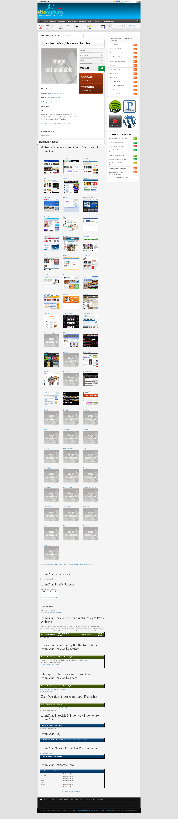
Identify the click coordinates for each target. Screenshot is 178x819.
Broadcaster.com (88, 197)
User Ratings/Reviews (117, 57)
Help (94, 799)
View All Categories (122, 178)
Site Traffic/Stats (115, 69)
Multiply (46, 275)
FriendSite (86, 410)
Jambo (65, 352)
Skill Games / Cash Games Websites (117, 164)
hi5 (45, 255)
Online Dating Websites (116, 155)
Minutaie (65, 410)
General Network (55, 97)
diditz (45, 526)
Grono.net (86, 236)
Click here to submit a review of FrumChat (52, 689)
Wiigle (65, 333)
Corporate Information (117, 53)
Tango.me (47, 545)
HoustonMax (86, 333)
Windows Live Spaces (50, 333)
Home (46, 21)
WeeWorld (86, 506)
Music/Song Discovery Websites (116, 151)
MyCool (65, 371)
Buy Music (97, 21)
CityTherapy (86, 391)
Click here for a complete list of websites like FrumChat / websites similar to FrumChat (65, 564)
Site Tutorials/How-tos (117, 85)
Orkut (65, 197)
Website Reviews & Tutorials (77, 21)
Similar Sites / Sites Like (117, 49)
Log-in (121, 25)
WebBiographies (88, 313)
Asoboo (65, 391)
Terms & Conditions (85, 799)
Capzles (85, 429)
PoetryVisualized (68, 487)
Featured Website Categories (121, 134)
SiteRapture (63, 810)
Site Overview (114, 45)
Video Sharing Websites (116, 146)
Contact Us (54, 799)
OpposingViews (68, 448)
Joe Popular (66, 506)
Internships (100, 799)
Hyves (65, 255)
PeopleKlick (47, 352)
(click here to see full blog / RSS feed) (75, 739)
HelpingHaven (109, 810)
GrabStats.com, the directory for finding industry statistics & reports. (88, 810)
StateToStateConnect (89, 487)
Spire (45, 429)
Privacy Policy (74, 799)
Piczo (84, 275)
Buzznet (46, 217)
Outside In (47, 410)
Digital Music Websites (116, 142)
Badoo (46, 371)
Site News (113, 90)
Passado (66, 275)
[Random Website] (138, 22)
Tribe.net (46, 313)
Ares (64, 468)
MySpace (46, 159)
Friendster (62, 26)
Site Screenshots (115, 81)
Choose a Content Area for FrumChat (121, 39)
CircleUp (46, 391)
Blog (89, 21)
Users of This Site (115, 94)
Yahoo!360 (47, 197)
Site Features (114, 73)
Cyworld (65, 217)
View (135, 45)
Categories (61, 21)
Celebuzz (46, 448)
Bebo (76, 26)
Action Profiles (87, 371)
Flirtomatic (66, 236)
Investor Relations (63, 799)
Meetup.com (86, 255)
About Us (46, 799)
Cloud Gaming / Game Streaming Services (116, 173)
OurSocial (47, 487)
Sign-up (131, 25)
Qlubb (84, 448)
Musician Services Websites (118, 159)
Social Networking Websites (56, 93)
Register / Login (44, 1)
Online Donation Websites (117, 168)
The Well (85, 468)
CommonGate (87, 352)
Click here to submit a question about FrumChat (54, 708)
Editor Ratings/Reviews (117, 61)
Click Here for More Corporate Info (72, 791)
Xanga (103, 26)
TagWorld (85, 178)
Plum (64, 526)
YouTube (89, 26)
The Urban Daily (88, 526)
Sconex (65, 294)
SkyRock (85, 294)
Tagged (47, 26)
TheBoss (84, 660)
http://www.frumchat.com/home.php (55, 102)
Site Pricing (113, 77)
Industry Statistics (108, 21)
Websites (53, 21)
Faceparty (47, 236)
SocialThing (47, 468)
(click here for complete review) (50, 664)
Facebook (86, 217)
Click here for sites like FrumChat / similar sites (55, 123)
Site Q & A (113, 65)
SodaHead (66, 429)
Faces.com (47, 294)
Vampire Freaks (68, 313)
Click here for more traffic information (51, 612)
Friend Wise (47, 506)
